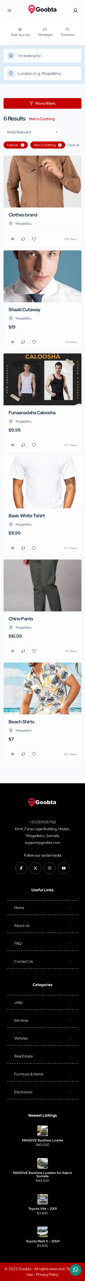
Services (21, 1020)
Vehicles (21, 1038)
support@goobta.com (42, 842)
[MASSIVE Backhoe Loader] (42, 1131)
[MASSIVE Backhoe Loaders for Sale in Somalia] (42, 1163)
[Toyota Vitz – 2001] (42, 1199)
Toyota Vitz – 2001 (42, 1208)
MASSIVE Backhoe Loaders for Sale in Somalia (42, 1174)
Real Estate (23, 1056)
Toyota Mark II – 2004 (43, 1241)
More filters (45, 103)
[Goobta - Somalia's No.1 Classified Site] (42, 10)
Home (19, 907)
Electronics (23, 1092)
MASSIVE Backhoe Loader (42, 1140)
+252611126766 (42, 822)
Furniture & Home (28, 1074)
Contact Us (23, 961)
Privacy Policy (47, 1274)
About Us (22, 925)
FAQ (17, 943)
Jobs (18, 1002)
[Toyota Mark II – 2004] (42, 1232)
